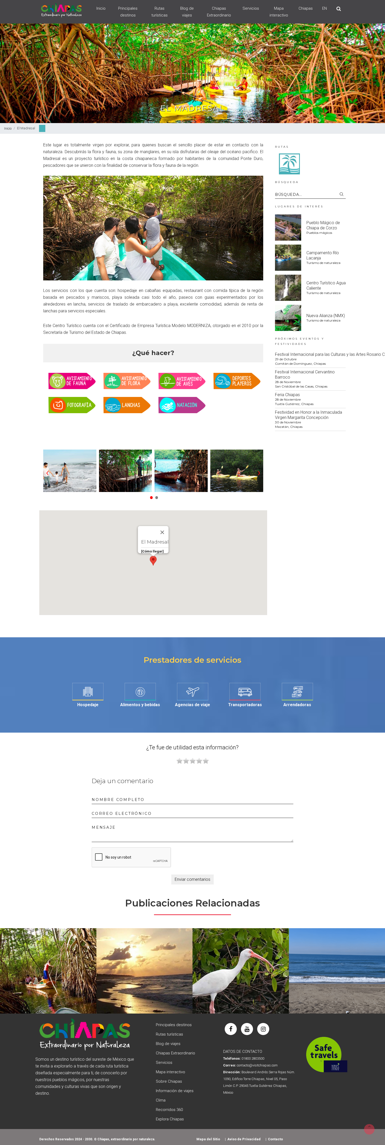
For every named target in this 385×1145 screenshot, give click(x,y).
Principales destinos (128, 12)
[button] (150, 496)
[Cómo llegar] (152, 551)
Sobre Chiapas (169, 1081)
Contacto (275, 1139)
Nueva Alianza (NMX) (325, 315)
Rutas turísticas (159, 12)
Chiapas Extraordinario (219, 12)
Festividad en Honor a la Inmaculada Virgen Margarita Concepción (308, 415)
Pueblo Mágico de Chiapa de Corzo (323, 225)
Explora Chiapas (170, 1119)
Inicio (101, 8)
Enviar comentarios (192, 879)
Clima (161, 1100)
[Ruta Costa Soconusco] (289, 163)
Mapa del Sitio (208, 1139)
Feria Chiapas (287, 394)
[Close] (162, 532)
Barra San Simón (240, 967)
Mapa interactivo (279, 12)
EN (324, 8)
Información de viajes (175, 1090)
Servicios (251, 8)
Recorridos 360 (169, 1109)
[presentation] (47, 471)
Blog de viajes (187, 12)
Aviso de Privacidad (244, 1139)
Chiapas (306, 8)
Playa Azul (144, 967)
